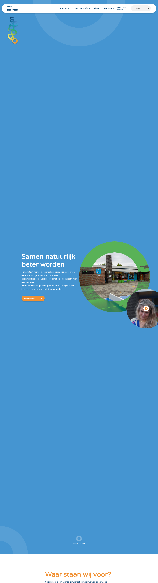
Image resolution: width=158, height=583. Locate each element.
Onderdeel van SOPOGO (122, 8)
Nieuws (97, 8)
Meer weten (29, 298)
